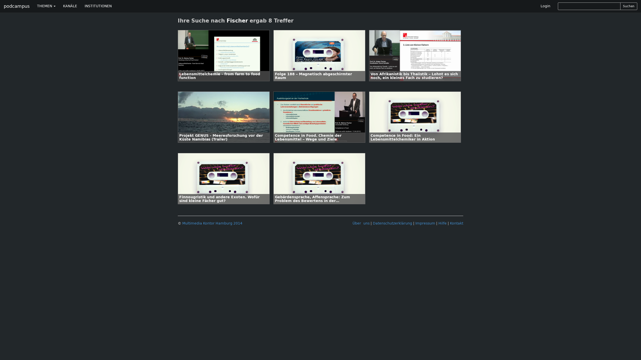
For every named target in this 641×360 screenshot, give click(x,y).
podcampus (17, 6)
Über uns (361, 223)
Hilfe (442, 223)
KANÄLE (70, 6)
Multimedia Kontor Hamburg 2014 (212, 223)
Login (545, 6)
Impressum (425, 223)
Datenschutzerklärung (392, 223)
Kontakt (456, 223)
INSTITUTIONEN (98, 6)
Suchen (628, 6)
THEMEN (45, 6)
